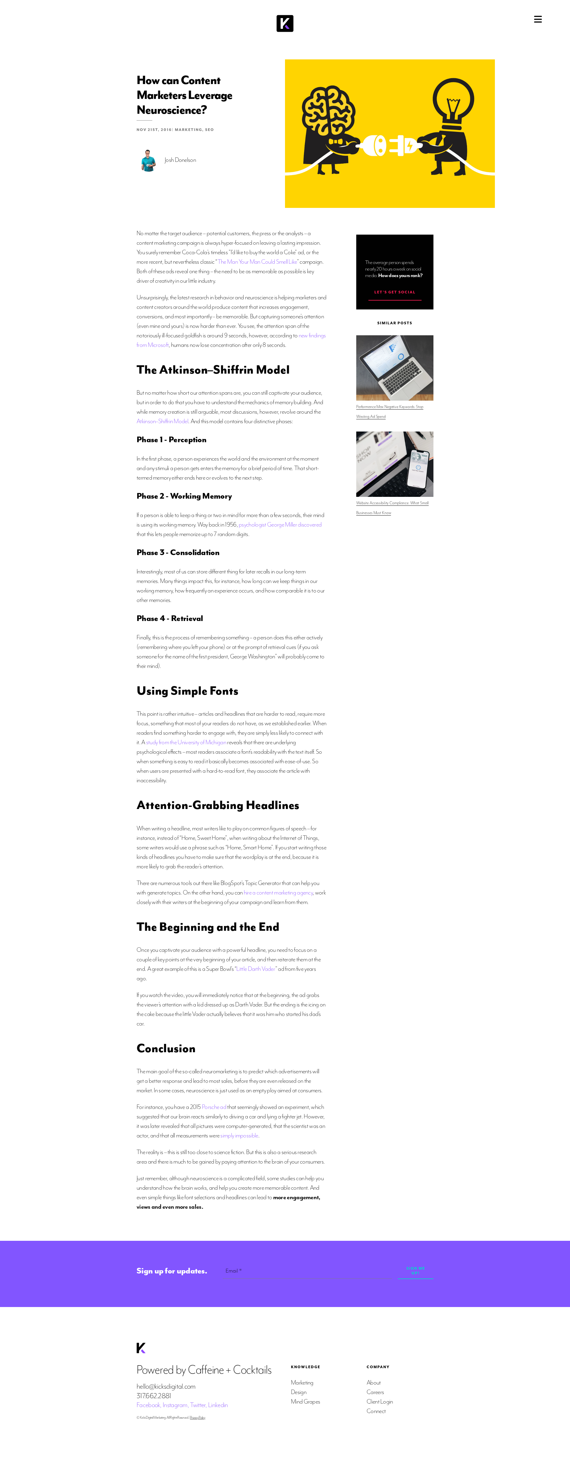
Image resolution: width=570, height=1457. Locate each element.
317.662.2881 (154, 1396)
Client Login (380, 1401)
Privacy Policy (197, 1417)
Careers (375, 1392)
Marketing (188, 129)
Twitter (197, 1405)
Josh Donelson (180, 160)
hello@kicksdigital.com (166, 1386)
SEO (209, 129)
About (374, 1382)
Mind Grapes (305, 1401)
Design (298, 1392)
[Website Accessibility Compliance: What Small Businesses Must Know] (394, 464)
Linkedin (218, 1405)
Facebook (148, 1405)
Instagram (175, 1405)
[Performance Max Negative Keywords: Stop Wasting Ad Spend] (394, 368)
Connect (376, 1411)
